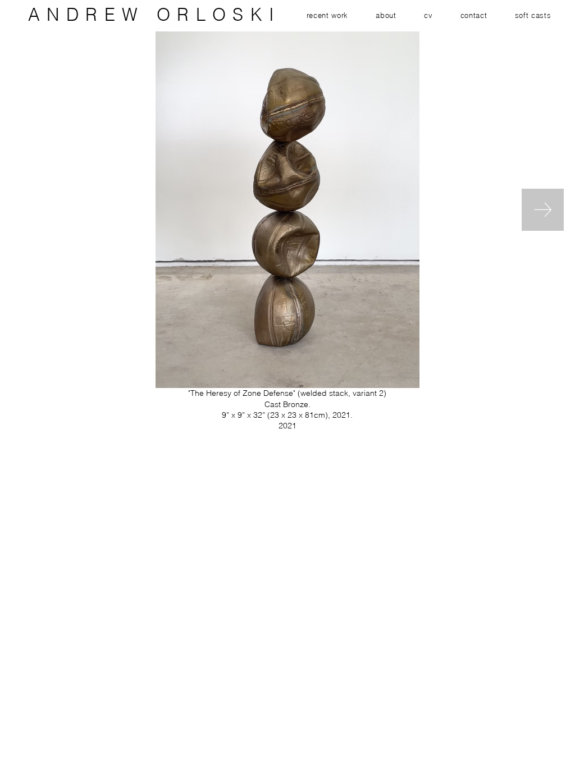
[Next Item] (543, 210)
